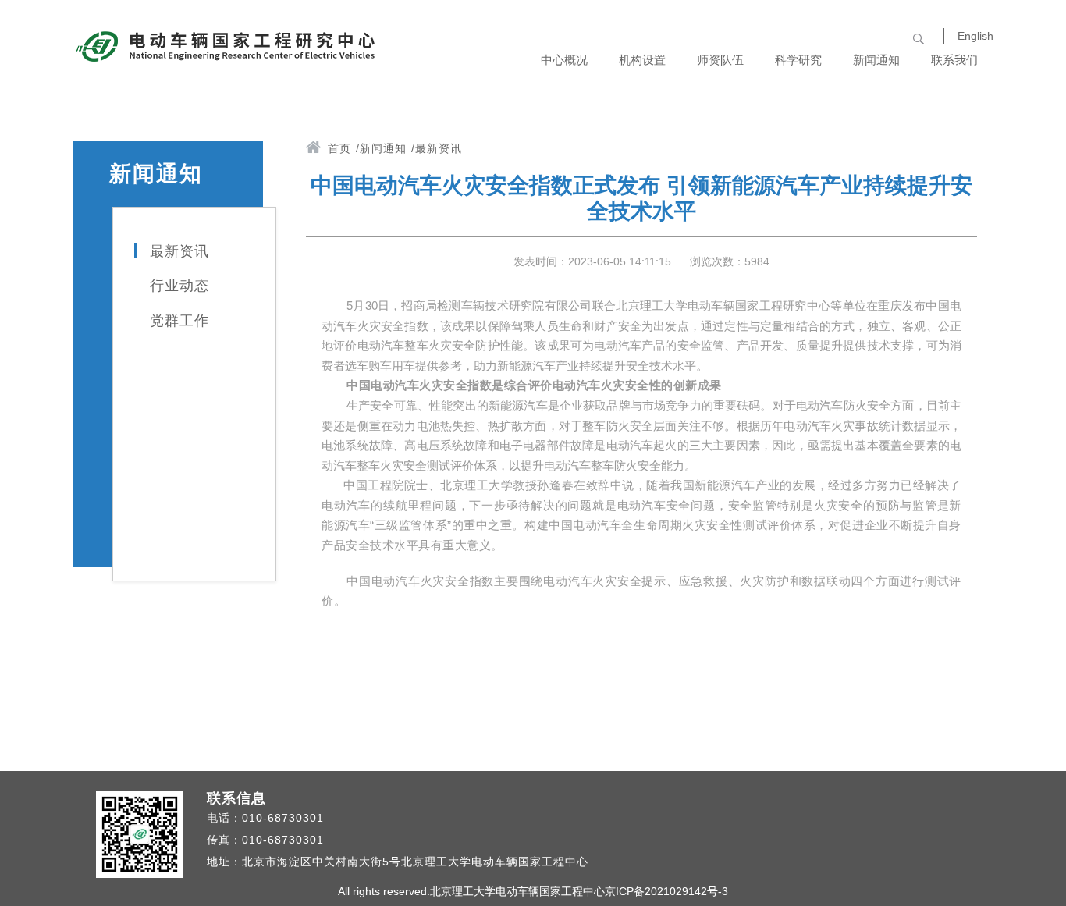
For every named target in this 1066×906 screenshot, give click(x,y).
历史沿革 (572, 140)
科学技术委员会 (650, 210)
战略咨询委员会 (650, 128)
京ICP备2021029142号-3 (666, 891)
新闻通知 (383, 148)
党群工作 (884, 198)
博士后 (728, 187)
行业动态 (884, 140)
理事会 (650, 69)
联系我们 (954, 59)
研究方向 (572, 198)
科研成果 (806, 81)
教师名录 (728, 140)
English (975, 36)
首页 (339, 148)
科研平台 (806, 140)
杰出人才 (728, 81)
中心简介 (572, 81)
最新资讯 (884, 81)
